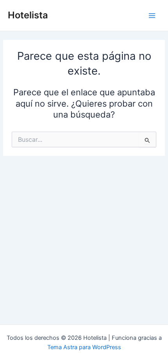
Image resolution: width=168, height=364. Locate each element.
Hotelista (28, 15)
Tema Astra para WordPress (84, 347)
